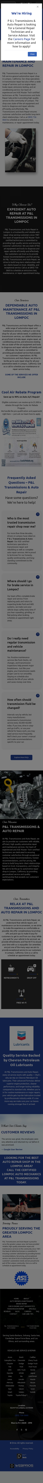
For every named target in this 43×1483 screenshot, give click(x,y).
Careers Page (21, 39)
